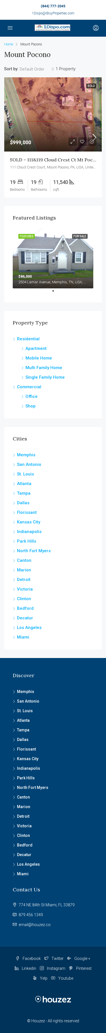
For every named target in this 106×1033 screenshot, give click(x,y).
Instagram (55, 968)
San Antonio (29, 464)
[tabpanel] (53, 258)
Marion (24, 570)
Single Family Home (45, 377)
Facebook (31, 958)
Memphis (26, 454)
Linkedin (28, 968)
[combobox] (37, 69)
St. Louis (25, 474)
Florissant (27, 512)
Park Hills (26, 541)
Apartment (36, 348)
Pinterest (83, 968)
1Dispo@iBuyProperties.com (53, 13)
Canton (24, 560)
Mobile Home (38, 358)
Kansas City (28, 522)
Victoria (25, 589)
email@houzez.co (35, 924)
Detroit (24, 579)
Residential (28, 338)
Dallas (23, 502)
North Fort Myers (34, 550)
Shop (30, 406)
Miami (23, 637)
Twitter (57, 958)
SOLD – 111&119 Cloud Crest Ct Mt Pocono (55, 160)
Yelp (43, 978)
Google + (81, 958)
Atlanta (24, 483)
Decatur (25, 617)
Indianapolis (29, 531)
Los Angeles (29, 627)
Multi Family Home (43, 367)
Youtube (65, 978)
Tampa (24, 493)
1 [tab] (56, 293)
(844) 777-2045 (53, 6)
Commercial (29, 386)
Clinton (24, 598)
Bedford (25, 608)
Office (31, 396)
